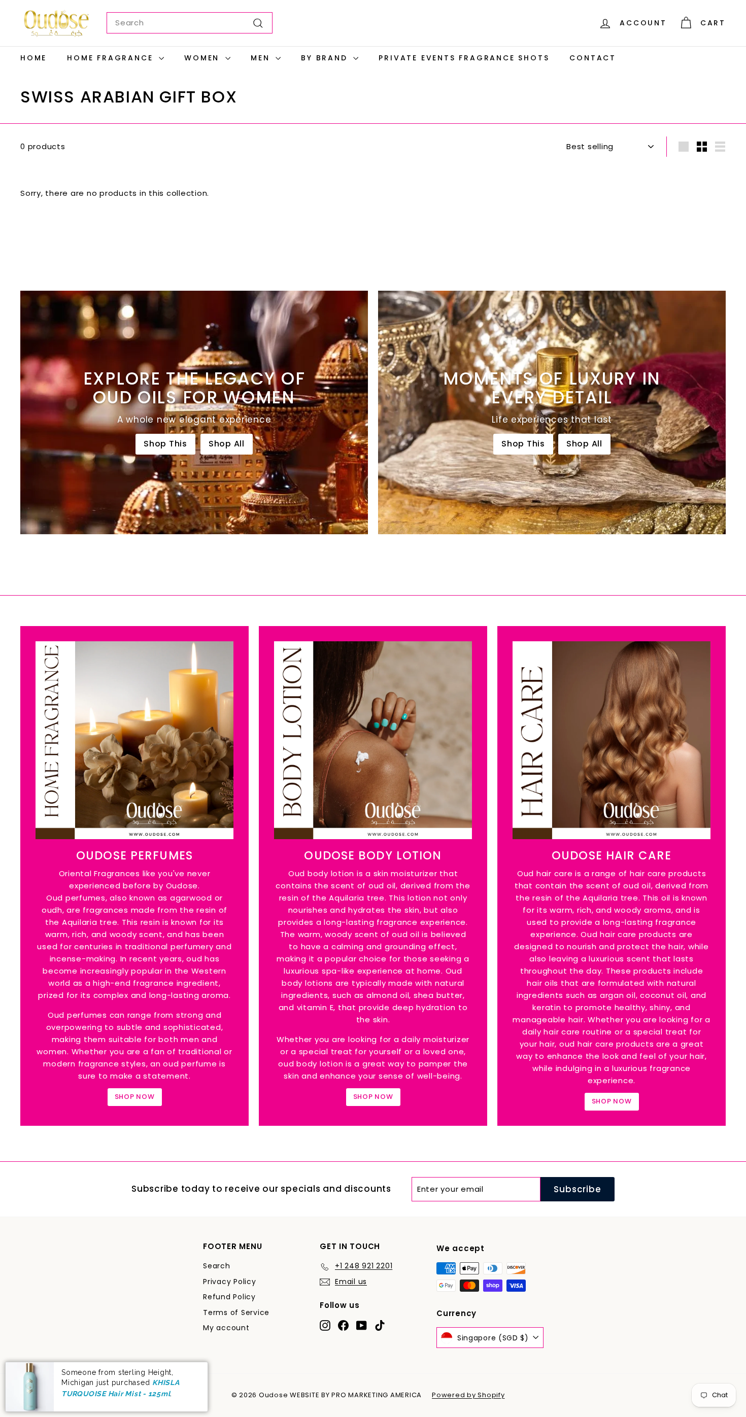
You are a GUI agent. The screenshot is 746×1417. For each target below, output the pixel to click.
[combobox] (190, 22)
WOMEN (203, 58)
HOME (33, 58)
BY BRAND (326, 58)
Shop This (165, 444)
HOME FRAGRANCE (111, 58)
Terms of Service (236, 1312)
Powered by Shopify (468, 1395)
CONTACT (592, 58)
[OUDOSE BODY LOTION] (373, 740)
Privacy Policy (229, 1281)
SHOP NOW (135, 1096)
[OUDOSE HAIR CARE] (611, 740)
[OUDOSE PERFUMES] (134, 740)
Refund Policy (229, 1297)
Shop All (227, 444)
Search (216, 1266)
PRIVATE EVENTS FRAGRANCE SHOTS (464, 58)
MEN (262, 58)
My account (226, 1328)
